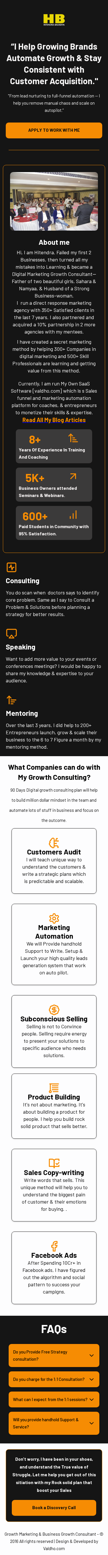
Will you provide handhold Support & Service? (46, 1423)
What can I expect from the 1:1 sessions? (50, 1399)
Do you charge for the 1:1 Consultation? (49, 1379)
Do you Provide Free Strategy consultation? (40, 1355)
